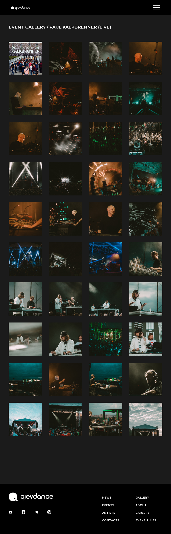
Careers (142, 512)
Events (108, 505)
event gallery (27, 27)
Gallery (142, 497)
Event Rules (146, 520)
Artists (108, 512)
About (141, 505)
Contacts (110, 520)
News (106, 497)
